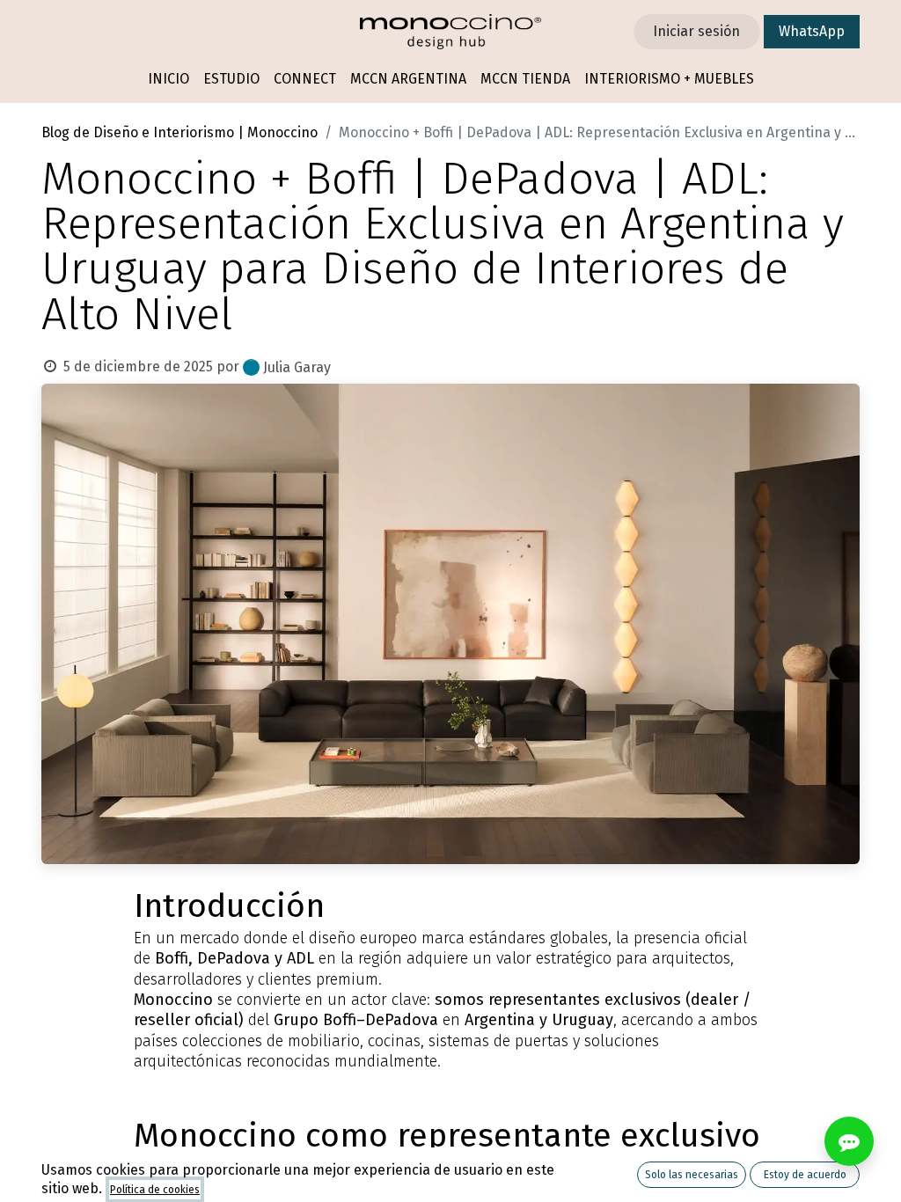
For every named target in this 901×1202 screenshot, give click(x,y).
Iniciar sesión (696, 31)
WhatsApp (812, 31)
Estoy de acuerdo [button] (805, 1175)
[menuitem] (168, 79)
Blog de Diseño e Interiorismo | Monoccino (179, 132)
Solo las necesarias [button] (691, 1175)
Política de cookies (155, 1190)
